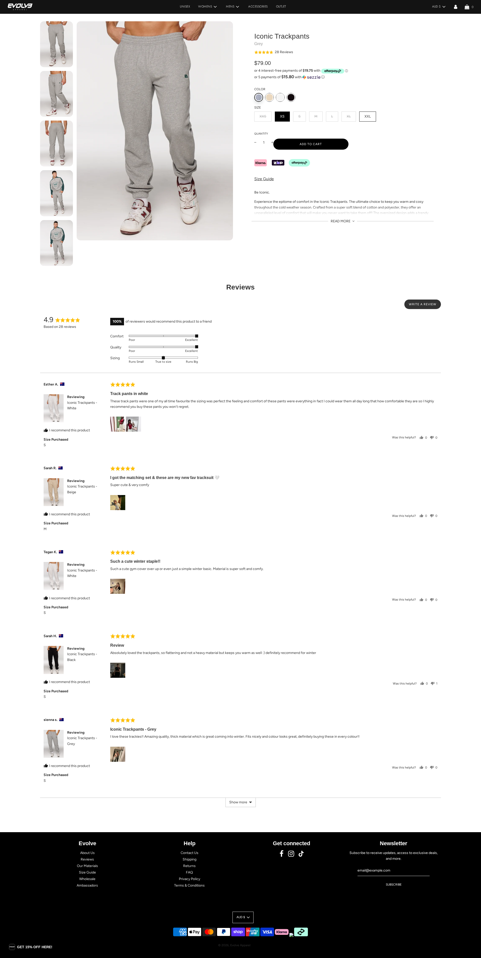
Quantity (261, 133)
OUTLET (281, 6)
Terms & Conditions (189, 885)
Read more (341, 221)
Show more (238, 802)
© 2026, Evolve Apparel (234, 945)
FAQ (189, 872)
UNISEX (185, 6)
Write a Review (422, 304)
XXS (263, 116)
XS (282, 116)
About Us (87, 853)
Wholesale (87, 879)
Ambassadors (87, 885)
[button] (273, 52)
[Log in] (455, 6)
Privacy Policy (189, 879)
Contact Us (189, 853)
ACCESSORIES (258, 6)
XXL (368, 116)
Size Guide (264, 179)
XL (349, 116)
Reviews (87, 859)
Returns (189, 866)
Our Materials (87, 866)
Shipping (189, 859)
